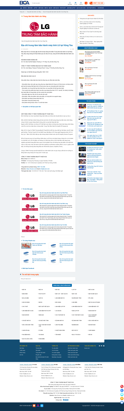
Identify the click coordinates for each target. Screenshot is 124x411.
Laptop (35, 8)
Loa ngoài (58, 310)
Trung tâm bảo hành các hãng (34, 11)
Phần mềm (41, 338)
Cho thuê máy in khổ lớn (45, 325)
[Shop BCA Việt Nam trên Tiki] (42, 405)
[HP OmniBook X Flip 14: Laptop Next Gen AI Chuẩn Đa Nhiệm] (82, 112)
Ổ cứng (41, 330)
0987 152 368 (41, 167)
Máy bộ (25, 8)
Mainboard (75, 324)
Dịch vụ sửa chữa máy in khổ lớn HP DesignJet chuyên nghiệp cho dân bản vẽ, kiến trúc (91, 27)
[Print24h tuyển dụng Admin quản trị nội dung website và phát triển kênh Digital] (82, 155)
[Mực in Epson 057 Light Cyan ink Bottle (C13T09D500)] (81, 94)
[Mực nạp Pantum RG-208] (81, 86)
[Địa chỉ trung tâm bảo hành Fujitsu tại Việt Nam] (26, 246)
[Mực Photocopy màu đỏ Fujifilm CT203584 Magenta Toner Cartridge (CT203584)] (81, 54)
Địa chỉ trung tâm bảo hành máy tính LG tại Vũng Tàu (55, 11)
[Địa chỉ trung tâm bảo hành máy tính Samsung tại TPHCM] (26, 253)
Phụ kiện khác (26, 334)
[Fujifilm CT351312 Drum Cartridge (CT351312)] (81, 78)
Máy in (46, 8)
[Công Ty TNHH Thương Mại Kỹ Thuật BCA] (24, 3)
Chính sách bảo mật (72, 357)
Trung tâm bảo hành (40, 352)
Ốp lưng (91, 298)
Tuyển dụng (22, 350)
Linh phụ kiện (59, 324)
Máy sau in (56, 8)
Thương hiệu (39, 348)
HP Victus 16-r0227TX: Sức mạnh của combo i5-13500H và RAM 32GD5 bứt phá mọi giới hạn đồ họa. (95, 106)
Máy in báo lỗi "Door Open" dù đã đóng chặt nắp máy (90, 32)
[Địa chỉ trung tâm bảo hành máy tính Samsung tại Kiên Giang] (53, 246)
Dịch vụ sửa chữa (81, 8)
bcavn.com (87, 348)
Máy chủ (74, 293)
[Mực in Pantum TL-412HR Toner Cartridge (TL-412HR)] (81, 62)
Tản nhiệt (58, 334)
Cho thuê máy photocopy (93, 315)
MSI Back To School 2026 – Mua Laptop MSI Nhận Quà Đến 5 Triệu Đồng (91, 42)
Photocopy (63, 8)
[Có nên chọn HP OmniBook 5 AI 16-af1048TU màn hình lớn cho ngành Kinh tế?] (82, 130)
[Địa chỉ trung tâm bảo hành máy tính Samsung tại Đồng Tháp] (53, 253)
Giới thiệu (22, 348)
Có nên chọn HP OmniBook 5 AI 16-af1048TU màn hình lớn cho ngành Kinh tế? (94, 130)
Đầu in (90, 334)
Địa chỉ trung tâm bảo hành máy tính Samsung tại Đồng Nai (39, 260)
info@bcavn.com (45, 169)
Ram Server (25, 315)
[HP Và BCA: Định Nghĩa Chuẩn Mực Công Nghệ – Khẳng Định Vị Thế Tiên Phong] (82, 179)
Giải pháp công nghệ (56, 357)
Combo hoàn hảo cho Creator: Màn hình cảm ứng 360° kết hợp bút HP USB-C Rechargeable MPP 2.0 (94, 118)
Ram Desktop (92, 310)
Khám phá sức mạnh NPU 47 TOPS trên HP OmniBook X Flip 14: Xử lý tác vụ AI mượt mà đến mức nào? (95, 124)
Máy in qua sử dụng (94, 302)
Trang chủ (22, 11)
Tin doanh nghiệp (56, 352)
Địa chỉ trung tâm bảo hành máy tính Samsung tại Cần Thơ (66, 260)
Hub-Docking (26, 302)
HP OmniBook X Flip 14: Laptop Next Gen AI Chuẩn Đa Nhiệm (95, 111)
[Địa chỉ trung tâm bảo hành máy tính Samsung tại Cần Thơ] (53, 261)
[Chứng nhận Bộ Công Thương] (65, 400)
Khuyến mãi (101, 8)
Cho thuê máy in (60, 315)
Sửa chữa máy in (93, 320)
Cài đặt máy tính (44, 320)
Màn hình (30, 8)
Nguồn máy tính (76, 298)
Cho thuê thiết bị (91, 8)
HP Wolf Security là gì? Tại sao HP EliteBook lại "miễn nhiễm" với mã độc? (95, 149)
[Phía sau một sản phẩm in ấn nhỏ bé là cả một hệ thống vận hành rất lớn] (82, 161)
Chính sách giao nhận (73, 350)
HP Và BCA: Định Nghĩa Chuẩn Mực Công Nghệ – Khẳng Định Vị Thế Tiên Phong (95, 179)
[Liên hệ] (121, 398)
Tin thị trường (55, 350)
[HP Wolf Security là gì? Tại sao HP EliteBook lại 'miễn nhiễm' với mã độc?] (82, 149)
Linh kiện (74, 302)
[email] (121, 394)
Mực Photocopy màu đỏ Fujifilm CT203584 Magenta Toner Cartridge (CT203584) (93, 53)
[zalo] (121, 390)
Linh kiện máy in (59, 298)
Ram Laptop (75, 310)
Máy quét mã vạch (44, 306)
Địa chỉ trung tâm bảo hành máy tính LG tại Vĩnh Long (54, 203)
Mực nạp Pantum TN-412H (91, 67)
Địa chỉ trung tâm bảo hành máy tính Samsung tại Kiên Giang (66, 245)
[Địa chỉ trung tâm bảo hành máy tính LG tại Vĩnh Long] (30, 207)
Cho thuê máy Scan (78, 315)
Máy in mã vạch (93, 293)
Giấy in (41, 298)
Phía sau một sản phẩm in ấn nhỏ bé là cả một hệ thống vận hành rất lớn (94, 161)
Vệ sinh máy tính (77, 320)
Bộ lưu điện (25, 298)
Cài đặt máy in (26, 320)
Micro (40, 302)
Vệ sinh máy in (59, 320)
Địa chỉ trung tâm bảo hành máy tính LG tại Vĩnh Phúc (54, 193)
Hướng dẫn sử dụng (56, 354)
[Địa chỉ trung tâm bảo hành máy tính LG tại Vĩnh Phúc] (30, 197)
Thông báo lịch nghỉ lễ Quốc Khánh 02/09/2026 (91, 18)
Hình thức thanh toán (73, 348)
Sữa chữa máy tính (27, 324)
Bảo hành (58, 302)
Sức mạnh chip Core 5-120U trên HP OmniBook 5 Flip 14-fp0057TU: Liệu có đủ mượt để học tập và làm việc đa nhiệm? (94, 137)
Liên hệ (21, 354)
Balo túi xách (76, 334)
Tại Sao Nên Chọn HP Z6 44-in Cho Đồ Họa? (95, 167)
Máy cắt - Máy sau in (61, 293)
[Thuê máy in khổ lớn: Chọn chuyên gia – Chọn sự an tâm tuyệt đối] (82, 173)
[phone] (121, 386)
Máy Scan (41, 8)
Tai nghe (41, 334)
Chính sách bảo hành (73, 352)
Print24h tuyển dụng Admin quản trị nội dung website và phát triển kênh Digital (94, 155)
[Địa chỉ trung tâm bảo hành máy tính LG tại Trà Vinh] (30, 229)
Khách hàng (22, 352)
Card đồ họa (25, 330)
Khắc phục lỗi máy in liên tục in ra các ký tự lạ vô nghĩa (91, 37)
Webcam (41, 315)
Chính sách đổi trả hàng (73, 354)
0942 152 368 (78, 393)
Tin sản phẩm (55, 348)
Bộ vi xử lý (75, 330)
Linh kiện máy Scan (27, 310)
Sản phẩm (38, 350)
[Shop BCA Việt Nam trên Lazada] (38, 405)
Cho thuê (25, 306)
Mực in (50, 8)
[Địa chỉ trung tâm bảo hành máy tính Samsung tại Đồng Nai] (26, 261)
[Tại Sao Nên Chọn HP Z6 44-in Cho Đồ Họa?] (82, 167)
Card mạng (92, 330)
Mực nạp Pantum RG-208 (91, 83)
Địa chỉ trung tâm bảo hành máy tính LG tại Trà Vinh (53, 225)
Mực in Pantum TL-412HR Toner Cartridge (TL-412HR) (92, 60)
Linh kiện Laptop (71, 8)
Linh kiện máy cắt (94, 306)
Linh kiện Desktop (77, 306)
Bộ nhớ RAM (92, 324)
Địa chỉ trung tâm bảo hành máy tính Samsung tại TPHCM (39, 253)
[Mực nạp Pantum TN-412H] (81, 70)
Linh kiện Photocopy (45, 310)
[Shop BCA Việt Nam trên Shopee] (34, 405)
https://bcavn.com (31, 169)
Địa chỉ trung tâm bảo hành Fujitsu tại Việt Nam (39, 244)
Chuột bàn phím (60, 330)
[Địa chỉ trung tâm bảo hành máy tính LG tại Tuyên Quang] (30, 218)
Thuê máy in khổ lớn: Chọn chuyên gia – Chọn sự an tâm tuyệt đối (94, 173)
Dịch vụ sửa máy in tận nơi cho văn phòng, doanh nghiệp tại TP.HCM (90, 22)
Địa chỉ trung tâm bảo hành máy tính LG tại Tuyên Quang (55, 214)
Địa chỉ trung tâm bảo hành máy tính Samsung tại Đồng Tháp (66, 253)
